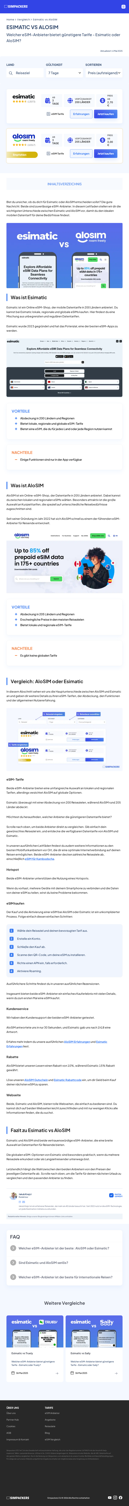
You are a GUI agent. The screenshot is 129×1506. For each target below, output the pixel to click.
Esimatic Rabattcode (68, 1080)
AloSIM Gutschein (36, 1080)
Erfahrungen (81, 114)
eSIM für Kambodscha (39, 859)
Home (10, 19)
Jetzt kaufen (106, 114)
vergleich (23, 19)
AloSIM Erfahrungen (77, 1041)
